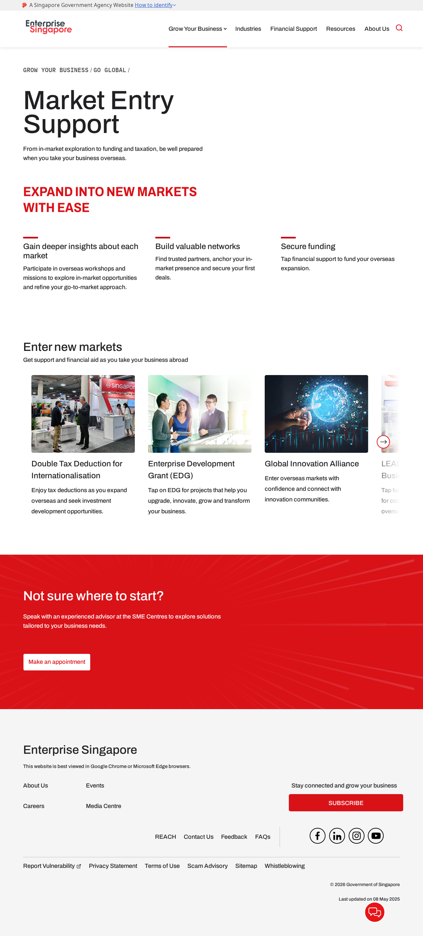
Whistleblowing (285, 866)
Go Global (110, 70)
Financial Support (293, 28)
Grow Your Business (195, 28)
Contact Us (198, 836)
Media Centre (103, 806)
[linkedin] (337, 837)
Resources (340, 28)
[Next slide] (383, 441)
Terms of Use (162, 866)
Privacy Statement (113, 866)
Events (95, 785)
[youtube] (375, 837)
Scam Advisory (207, 866)
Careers (33, 806)
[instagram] (356, 837)
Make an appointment (56, 662)
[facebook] (317, 837)
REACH (165, 836)
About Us (377, 28)
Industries (248, 28)
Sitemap (246, 866)
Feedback (234, 836)
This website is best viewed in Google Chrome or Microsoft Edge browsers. (107, 766)
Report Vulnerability (49, 866)
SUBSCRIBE (346, 803)
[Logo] (49, 29)
